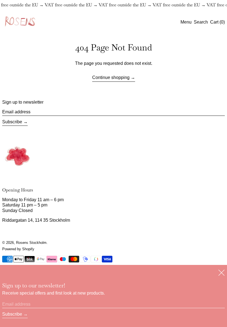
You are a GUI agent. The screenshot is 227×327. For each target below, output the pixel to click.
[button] (201, 22)
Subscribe (12, 121)
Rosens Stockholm (31, 243)
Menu (186, 22)
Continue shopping (111, 77)
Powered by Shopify (18, 249)
